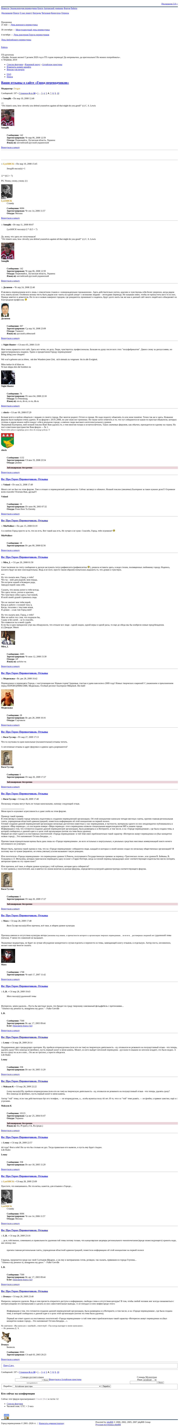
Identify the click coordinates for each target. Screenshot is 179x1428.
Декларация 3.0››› (169, 4)
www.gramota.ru (32, 1383)
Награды (37, 13)
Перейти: (7, 1386)
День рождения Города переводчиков (31, 35)
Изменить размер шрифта (19, 67)
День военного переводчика (24, 25)
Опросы (65, 13)
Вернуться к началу (10, 147)
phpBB (110, 1422)
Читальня (46, 13)
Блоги (40, 8)
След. (11, 1365)
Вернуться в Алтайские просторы (65, 1379)
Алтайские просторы (52, 64)
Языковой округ (32, 64)
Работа (74, 8)
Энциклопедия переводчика (23, 8)
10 (58, 93)
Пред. (6, 1365)
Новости (5, 8)
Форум (67, 8)
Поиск (16, 13)
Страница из (27, 93)
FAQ (9, 74)
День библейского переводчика (16, 40)
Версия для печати (15, 69)
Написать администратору (51, 1423)
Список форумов (15, 64)
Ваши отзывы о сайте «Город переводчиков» (35, 82)
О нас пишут (26, 13)
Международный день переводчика (33, 30)
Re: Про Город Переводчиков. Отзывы (24, 479)
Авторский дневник (53, 8)
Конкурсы (56, 13)
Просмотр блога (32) (22, 1026)
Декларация (6, 13)
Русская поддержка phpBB (108, 1424)
